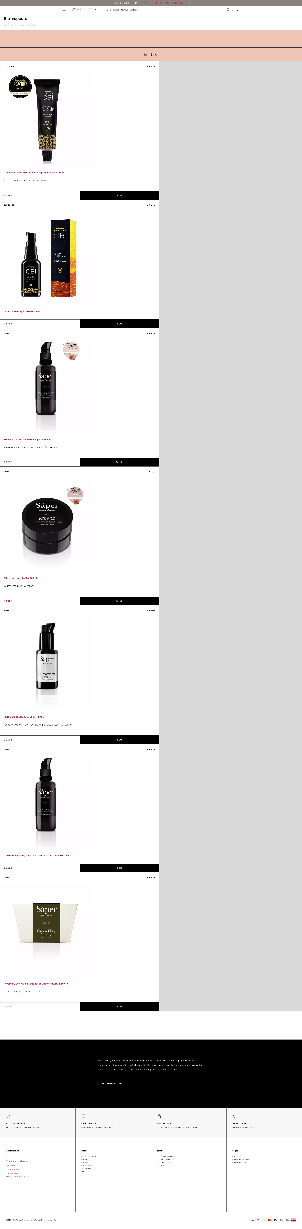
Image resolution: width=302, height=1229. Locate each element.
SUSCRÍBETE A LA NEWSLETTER (164, 3)
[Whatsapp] (16, 1192)
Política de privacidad (240, 1159)
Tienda (116, 9)
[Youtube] (24, 1192)
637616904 (15, 1169)
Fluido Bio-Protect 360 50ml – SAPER (24, 717)
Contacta (134, 9)
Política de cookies (239, 1162)
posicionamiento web (32, 1220)
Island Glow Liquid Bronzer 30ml (22, 311)
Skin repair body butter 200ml (20, 578)
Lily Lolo (84, 1159)
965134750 (14, 1173)
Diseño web (17, 1220)
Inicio (108, 9)
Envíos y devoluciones (165, 1159)
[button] (64, 10)
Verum (6, 25)
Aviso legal (236, 1156)
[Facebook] (9, 1192)
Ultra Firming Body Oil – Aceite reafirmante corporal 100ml (37, 855)
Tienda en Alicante (164, 1162)
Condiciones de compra (166, 1156)
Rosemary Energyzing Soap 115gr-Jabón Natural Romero (36, 983)
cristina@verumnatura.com (19, 1176)
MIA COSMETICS (87, 1165)
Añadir (120, 195)
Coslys (84, 1162)
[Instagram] (31, 1192)
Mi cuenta (160, 1165)
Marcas (124, 9)
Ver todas (85, 1171)
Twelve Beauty (87, 1168)
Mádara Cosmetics (88, 1156)
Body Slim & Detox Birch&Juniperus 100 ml (27, 439)
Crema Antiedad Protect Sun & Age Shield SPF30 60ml (34, 172)
